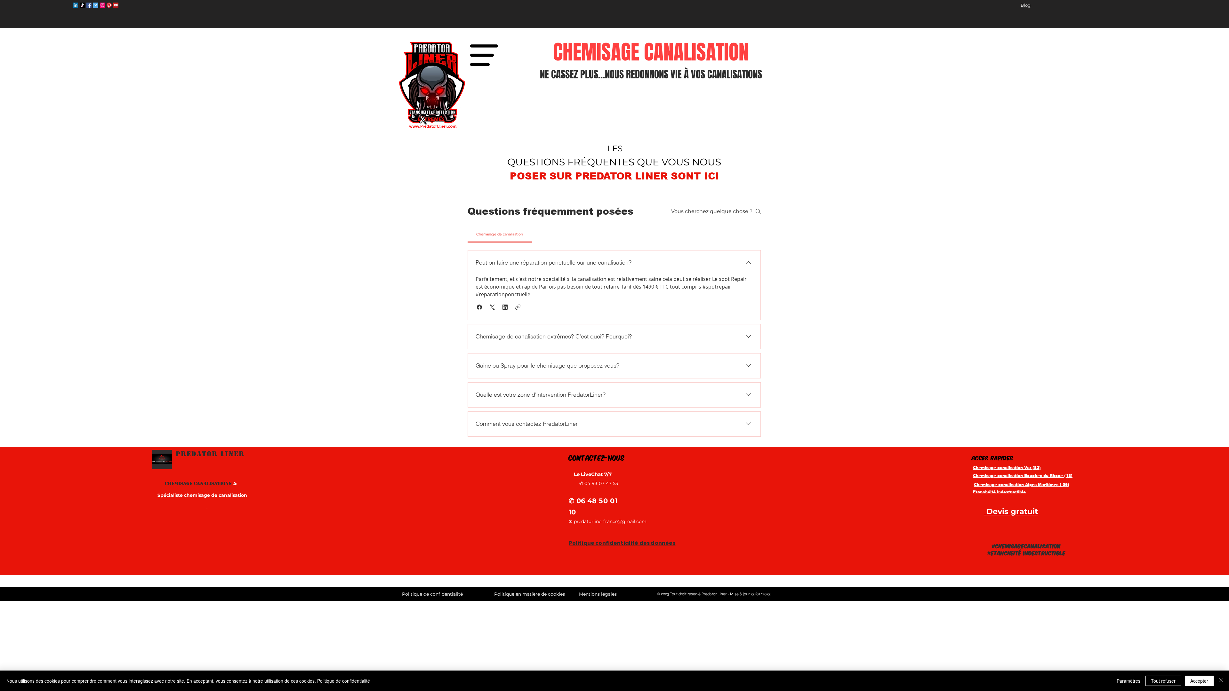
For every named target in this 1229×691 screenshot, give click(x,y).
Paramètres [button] (1128, 681)
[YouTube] (115, 5)
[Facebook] (89, 5)
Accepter (1199, 681)
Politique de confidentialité (343, 681)
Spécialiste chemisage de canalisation (202, 495)
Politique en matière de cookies (530, 594)
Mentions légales (598, 594)
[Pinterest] (109, 5)
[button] (484, 55)
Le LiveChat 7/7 (593, 474)
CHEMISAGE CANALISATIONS (201, 483)
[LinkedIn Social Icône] (75, 5)
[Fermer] (1221, 681)
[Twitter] (95, 5)
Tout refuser (1163, 681)
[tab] (500, 234)
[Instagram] (102, 5)
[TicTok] (82, 5)
